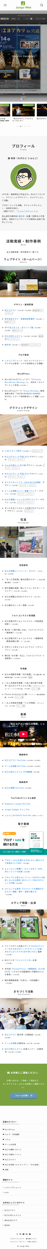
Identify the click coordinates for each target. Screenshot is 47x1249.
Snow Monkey (31, 390)
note (6, 1192)
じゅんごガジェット (27, 211)
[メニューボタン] (5, 5)
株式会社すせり (10, 1220)
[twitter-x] (17, 1234)
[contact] (30, 1234)
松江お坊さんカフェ (14, 336)
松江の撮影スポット (13, 1149)
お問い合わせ (32, 1242)
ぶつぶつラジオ (24, 960)
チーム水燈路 (11, 1043)
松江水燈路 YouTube (14, 787)
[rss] (26, 1234)
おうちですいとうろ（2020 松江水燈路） (23, 482)
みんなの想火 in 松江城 (15, 465)
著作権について (31, 1239)
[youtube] (23, 1234)
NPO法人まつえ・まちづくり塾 (19, 327)
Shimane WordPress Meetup (23, 380)
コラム (7, 1139)
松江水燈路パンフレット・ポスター (21, 570)
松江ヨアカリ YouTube (15, 760)
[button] (21, 99)
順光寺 (21, 216)
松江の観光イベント (13, 1154)
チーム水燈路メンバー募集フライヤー (22, 490)
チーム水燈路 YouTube (15, 766)
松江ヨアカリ (11, 310)
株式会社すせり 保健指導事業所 (20, 318)
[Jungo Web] (23, 5)
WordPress (10, 1129)
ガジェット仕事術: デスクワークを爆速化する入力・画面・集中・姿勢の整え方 (24, 890)
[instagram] (20, 1234)
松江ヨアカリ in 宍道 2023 (17, 456)
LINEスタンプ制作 (13, 450)
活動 (7, 1169)
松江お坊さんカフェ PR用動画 (18, 771)
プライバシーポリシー (18, 1242)
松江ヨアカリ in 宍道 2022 (17, 473)
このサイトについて (17, 1239)
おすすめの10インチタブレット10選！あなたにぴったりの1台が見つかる (24, 950)
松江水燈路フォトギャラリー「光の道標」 (22, 1164)
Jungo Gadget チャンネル (17, 809)
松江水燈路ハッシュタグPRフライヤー (22, 499)
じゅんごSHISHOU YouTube (18, 815)
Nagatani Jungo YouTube (18, 803)
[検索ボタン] (42, 5)
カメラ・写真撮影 (12, 1134)
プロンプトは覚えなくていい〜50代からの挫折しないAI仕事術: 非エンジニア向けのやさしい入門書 (25, 880)
